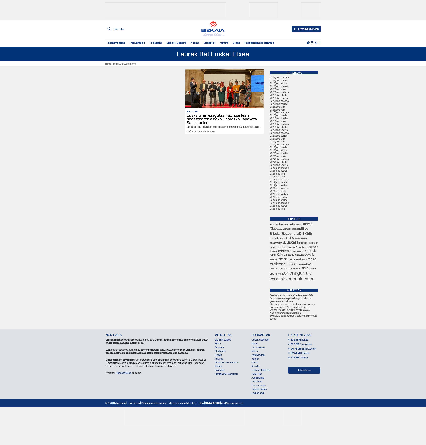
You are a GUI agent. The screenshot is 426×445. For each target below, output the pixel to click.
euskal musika (301, 238)
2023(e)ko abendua (279, 167)
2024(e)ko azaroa (278, 135)
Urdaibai (299, 357)
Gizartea (219, 347)
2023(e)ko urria (277, 173)
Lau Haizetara (258, 347)
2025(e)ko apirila (278, 121)
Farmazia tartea (302, 247)
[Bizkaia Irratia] (213, 28)
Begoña (279, 229)
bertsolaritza (295, 229)
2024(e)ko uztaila (278, 147)
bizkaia (305, 233)
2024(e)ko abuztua (279, 144)
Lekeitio (309, 254)
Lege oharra (134, 403)
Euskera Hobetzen (308, 242)
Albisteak (223, 335)
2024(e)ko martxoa (279, 159)
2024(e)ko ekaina (278, 150)
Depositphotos (123, 372)
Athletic (298, 224)
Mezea (254, 351)
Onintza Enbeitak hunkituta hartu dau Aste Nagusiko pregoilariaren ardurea (290, 311)
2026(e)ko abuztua (279, 77)
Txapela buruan (259, 389)
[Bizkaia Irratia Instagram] (312, 43)
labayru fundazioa (295, 254)
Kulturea (282, 254)
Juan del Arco (303, 251)
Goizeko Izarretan (260, 339)
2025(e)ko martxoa (279, 124)
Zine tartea (275, 273)
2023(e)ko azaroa (278, 170)
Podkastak (155, 42)
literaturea (273, 260)
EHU (291, 237)
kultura (273, 254)
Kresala (255, 366)
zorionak (277, 278)
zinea (305, 268)
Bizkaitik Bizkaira (176, 42)
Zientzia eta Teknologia (226, 373)
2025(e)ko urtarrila (279, 129)
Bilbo (304, 228)
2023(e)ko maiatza (279, 188)
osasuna (273, 268)
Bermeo (286, 229)
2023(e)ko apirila (278, 191)
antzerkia (290, 224)
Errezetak (209, 42)
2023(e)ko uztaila (278, 182)
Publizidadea (304, 370)
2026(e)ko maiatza (279, 86)
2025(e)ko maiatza (279, 118)
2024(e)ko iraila (277, 141)
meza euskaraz (297, 259)
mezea (290, 264)
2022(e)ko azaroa (278, 205)
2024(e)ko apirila (278, 156)
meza (282, 258)
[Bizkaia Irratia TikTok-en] (319, 43)
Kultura (224, 42)
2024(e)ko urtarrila (279, 164)
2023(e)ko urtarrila (278, 199)
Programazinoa (116, 42)
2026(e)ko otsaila (278, 95)
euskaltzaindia (277, 242)
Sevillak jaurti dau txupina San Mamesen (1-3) (291, 295)
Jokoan (255, 358)
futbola (313, 247)
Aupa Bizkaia (257, 377)
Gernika (273, 251)
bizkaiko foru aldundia (279, 238)
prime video (283, 268)
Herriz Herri (282, 250)
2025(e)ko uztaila (278, 115)
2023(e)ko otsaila (278, 197)
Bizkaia (299, 339)
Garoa (254, 362)
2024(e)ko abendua (279, 132)
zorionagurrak (296, 273)
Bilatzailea (118, 29)
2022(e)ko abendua (279, 202)
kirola (312, 251)
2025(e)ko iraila (277, 109)
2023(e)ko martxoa (279, 194)
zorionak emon (300, 279)
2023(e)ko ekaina (278, 185)
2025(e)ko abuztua (279, 112)
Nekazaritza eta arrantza (259, 42)
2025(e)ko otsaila (278, 127)
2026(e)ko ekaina (278, 83)
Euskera (291, 242)
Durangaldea (301, 344)
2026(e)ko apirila (278, 89)
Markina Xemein (303, 348)
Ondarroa (300, 353)
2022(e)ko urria (277, 208)
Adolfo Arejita (278, 224)
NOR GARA (114, 335)
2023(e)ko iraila (277, 176)
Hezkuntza (220, 351)
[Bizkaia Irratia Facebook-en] (308, 43)
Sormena (219, 370)
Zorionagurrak (258, 354)
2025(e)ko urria (277, 106)
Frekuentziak (137, 42)
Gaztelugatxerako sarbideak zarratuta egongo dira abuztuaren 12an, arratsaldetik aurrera (292, 305)
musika (301, 264)
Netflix (309, 264)
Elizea (236, 42)
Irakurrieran (292, 251)
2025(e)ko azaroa (278, 103)
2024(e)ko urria (277, 138)
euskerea (274, 247)
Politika (218, 366)
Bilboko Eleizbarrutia (284, 234)
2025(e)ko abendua (279, 100)
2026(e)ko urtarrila (279, 98)
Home (108, 63)
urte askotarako (295, 268)
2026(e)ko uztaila (278, 80)
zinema (312, 268)
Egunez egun (257, 392)
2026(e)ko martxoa (279, 92)
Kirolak (195, 42)
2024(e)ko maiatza (279, 153)
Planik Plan (256, 373)
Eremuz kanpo (258, 385)
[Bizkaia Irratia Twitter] (316, 43)
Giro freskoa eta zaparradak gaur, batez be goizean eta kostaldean (290, 300)
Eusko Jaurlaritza (287, 247)
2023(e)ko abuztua (279, 179)
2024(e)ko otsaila (278, 162)
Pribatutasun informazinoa (154, 403)
